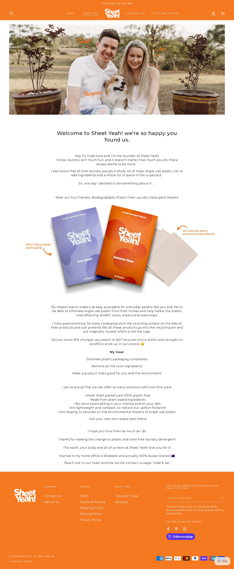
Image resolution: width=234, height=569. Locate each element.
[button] (11, 13)
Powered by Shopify (20, 561)
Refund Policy (91, 514)
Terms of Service (93, 502)
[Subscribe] (223, 498)
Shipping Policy (92, 508)
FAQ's (84, 496)
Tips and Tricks (126, 496)
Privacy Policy (90, 520)
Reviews (121, 502)
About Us (51, 502)
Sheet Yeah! (25, 556)
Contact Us (53, 496)
